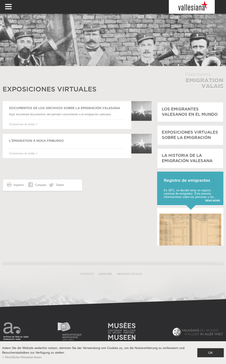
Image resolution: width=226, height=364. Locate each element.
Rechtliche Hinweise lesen (23, 357)
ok (210, 352)
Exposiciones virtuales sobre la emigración (190, 135)
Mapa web (105, 274)
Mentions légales (129, 274)
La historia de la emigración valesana (187, 158)
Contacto (87, 274)
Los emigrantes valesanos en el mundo (190, 112)
